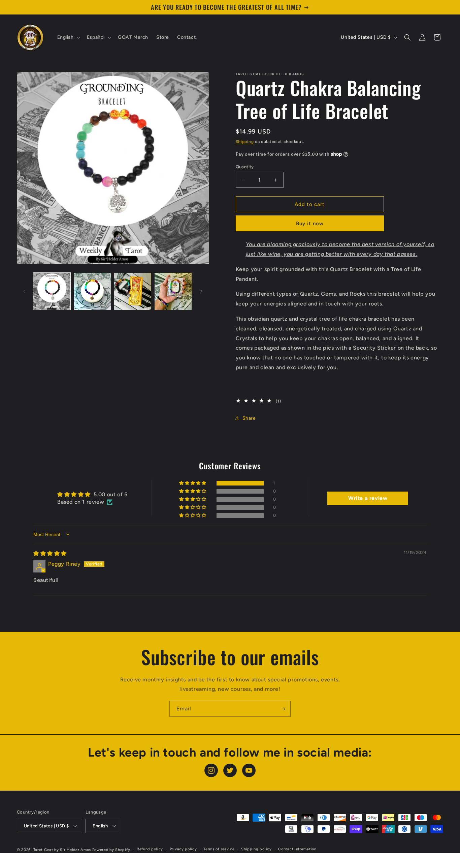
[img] (50, 553)
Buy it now (310, 223)
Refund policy (150, 849)
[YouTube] (249, 770)
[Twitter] (230, 770)
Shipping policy (256, 849)
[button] (68, 37)
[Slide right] (201, 291)
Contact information (297, 849)
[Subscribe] (282, 709)
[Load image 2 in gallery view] (92, 291)
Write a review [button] (367, 498)
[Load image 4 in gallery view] (173, 291)
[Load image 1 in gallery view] (51, 291)
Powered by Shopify (111, 849)
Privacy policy (183, 849)
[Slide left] (24, 291)
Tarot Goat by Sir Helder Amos (62, 849)
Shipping (245, 141)
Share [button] (249, 418)
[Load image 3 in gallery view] (132, 291)
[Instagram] (211, 770)
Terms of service (218, 849)
